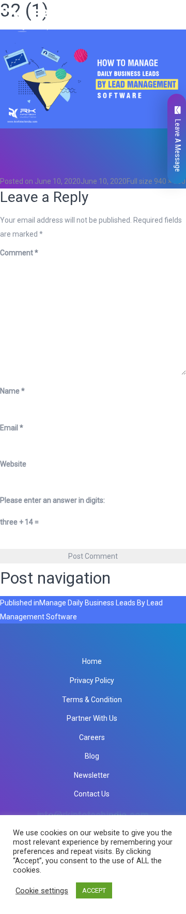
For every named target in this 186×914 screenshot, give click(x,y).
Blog (92, 756)
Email (11, 428)
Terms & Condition (92, 699)
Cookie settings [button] (42, 890)
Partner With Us (92, 718)
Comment (19, 253)
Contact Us (92, 794)
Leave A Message (177, 145)
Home (92, 661)
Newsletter (92, 775)
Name (12, 391)
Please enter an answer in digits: (52, 500)
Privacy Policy (92, 680)
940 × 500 (169, 181)
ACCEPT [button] (94, 890)
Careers (92, 737)
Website (13, 464)
